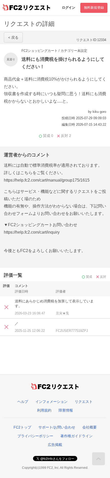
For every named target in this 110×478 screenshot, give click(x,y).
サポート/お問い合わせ (56, 427)
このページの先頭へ (98, 458)
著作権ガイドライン (76, 436)
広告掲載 (55, 445)
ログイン (68, 7)
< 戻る (13, 37)
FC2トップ (22, 427)
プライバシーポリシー (35, 436)
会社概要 (89, 427)
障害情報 (66, 410)
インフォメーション (51, 402)
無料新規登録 (94, 7)
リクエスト (84, 402)
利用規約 (44, 410)
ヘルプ (22, 402)
